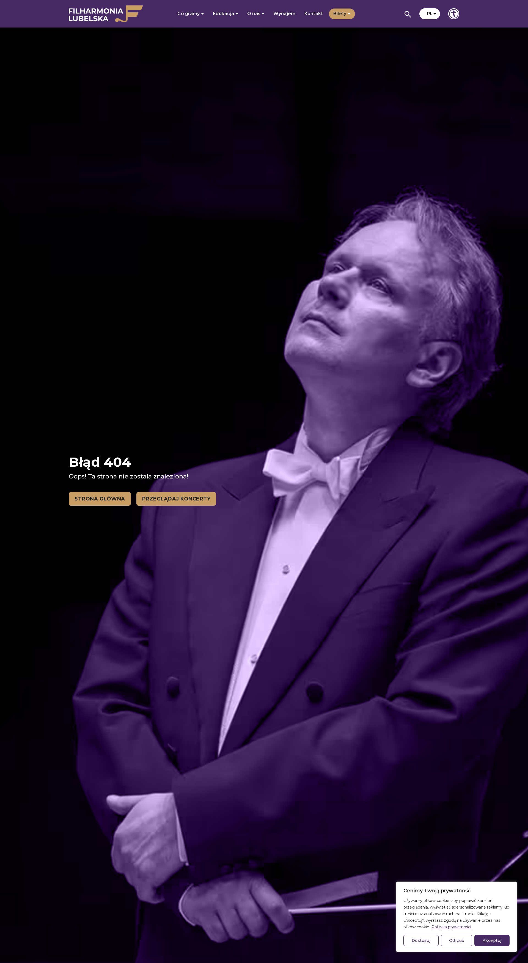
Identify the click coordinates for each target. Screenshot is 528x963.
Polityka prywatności (451, 927)
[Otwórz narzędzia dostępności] (453, 13)
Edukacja (224, 13)
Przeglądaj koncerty (176, 499)
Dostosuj (421, 940)
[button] (429, 13)
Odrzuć (456, 940)
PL (430, 13)
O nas (254, 13)
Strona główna (100, 499)
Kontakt (313, 13)
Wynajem (284, 13)
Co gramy (189, 13)
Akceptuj (492, 940)
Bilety (340, 13)
